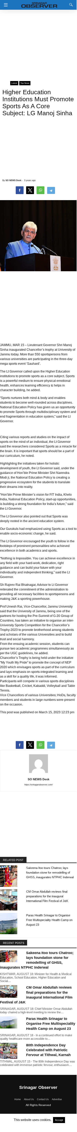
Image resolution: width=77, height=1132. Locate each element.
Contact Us (43, 1099)
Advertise (57, 1099)
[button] (5, 5)
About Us (29, 1099)
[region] (38, 44)
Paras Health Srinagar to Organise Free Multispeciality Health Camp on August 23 (49, 920)
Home (17, 1099)
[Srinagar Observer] (39, 4)
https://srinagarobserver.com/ (38, 784)
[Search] (70, 4)
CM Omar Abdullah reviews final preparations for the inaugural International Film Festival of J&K (47, 896)
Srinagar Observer (38, 1087)
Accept (59, 1120)
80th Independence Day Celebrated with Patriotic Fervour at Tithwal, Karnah (48, 1050)
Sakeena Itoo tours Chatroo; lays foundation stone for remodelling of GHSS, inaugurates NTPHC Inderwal (50, 872)
